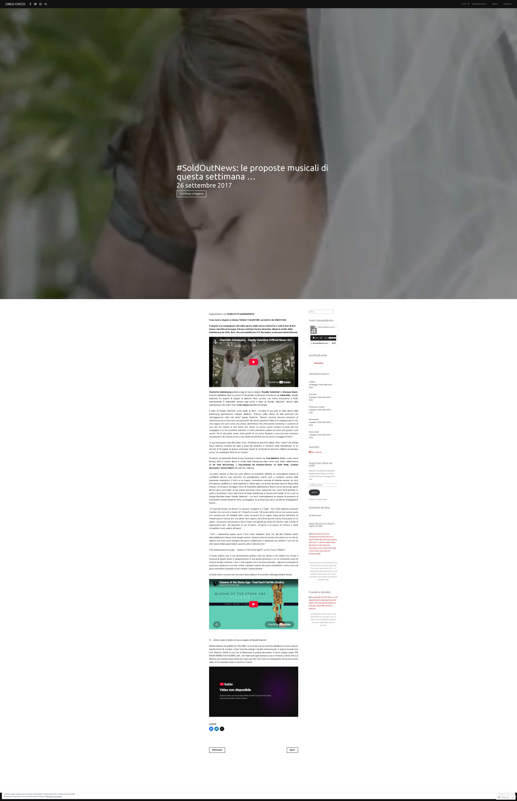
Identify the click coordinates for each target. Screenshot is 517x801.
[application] (323, 338)
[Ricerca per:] (321, 311)
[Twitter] (35, 4)
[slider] (332, 337)
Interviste (318, 363)
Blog (464, 4)
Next (292, 750)
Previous (217, 750)
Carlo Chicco (15, 4)
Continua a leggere (191, 193)
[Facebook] (30, 4)
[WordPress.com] (40, 4)
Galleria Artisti (479, 4)
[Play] (313, 338)
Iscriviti (314, 492)
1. (320, 343)
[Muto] (329, 338)
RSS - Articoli (316, 452)
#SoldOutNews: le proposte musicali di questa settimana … (252, 172)
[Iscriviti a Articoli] (310, 452)
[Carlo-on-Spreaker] (45, 4)
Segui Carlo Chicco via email (320, 464)
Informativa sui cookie (54, 796)
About (495, 4)
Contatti (508, 4)
